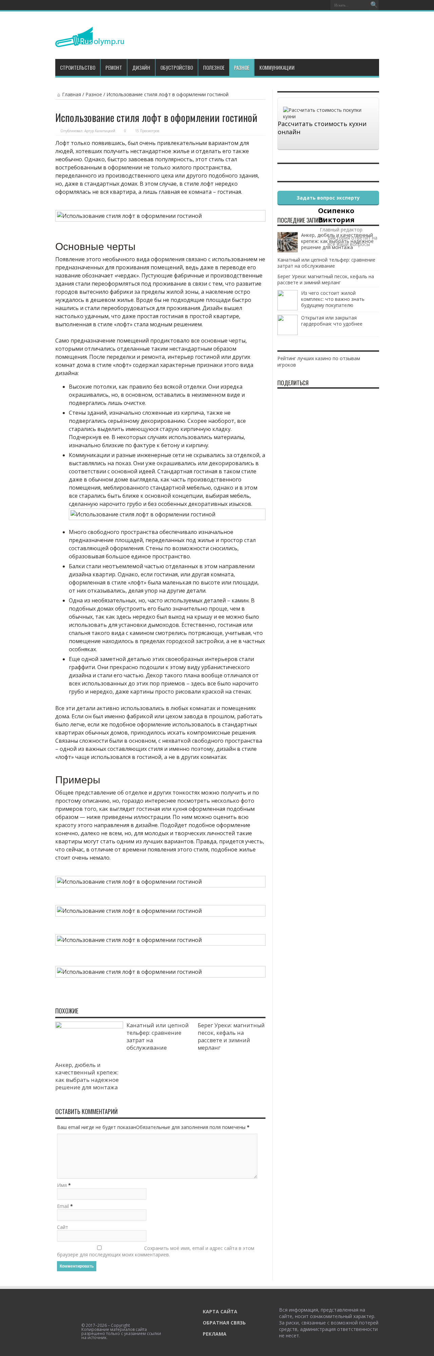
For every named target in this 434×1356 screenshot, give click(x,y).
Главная (71, 94)
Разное (241, 67)
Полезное (213, 67)
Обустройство (176, 67)
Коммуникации (277, 67)
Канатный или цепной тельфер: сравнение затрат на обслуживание (326, 262)
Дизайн (141, 67)
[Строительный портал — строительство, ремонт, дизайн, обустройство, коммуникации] (89, 42)
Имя (62, 1185)
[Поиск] (374, 5)
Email (63, 1206)
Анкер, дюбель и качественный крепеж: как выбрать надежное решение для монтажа (87, 1076)
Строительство (77, 67)
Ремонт (113, 67)
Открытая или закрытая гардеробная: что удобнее (331, 320)
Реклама (214, 1334)
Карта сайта (220, 1311)
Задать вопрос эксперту (328, 197)
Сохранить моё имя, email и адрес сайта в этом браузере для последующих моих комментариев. (155, 1251)
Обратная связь (224, 1322)
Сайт (62, 1227)
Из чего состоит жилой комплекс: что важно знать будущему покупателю (332, 299)
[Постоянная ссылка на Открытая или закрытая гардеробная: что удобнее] (287, 333)
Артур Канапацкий (99, 130)
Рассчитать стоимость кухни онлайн (322, 128)
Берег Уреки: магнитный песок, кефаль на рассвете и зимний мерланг (231, 1036)
